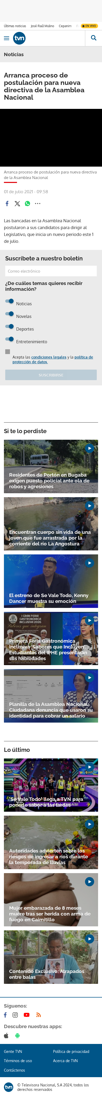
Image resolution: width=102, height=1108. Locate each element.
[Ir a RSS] (40, 1015)
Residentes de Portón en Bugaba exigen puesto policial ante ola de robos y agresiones (49, 480)
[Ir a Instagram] (16, 1015)
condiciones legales (48, 357)
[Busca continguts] (93, 38)
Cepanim (65, 26)
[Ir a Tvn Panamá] (49, 38)
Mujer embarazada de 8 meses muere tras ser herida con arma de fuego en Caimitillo (49, 913)
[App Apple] (7, 1035)
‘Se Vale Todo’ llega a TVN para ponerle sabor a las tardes (46, 802)
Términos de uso (18, 1060)
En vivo (91, 25)
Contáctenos (14, 1070)
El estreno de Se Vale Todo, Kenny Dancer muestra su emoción (48, 598)
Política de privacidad (71, 1051)
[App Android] (18, 1035)
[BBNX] (8, 1087)
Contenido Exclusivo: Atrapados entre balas (46, 974)
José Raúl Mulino (42, 26)
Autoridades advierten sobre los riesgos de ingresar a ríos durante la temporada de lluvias (48, 856)
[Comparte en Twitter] (17, 203)
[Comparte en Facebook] (7, 203)
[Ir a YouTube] (28, 1015)
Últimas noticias (15, 26)
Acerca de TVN (65, 1060)
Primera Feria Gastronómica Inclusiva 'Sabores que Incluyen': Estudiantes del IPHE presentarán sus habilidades (48, 649)
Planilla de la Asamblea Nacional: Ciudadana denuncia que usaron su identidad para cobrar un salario (51, 710)
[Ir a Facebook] (6, 1015)
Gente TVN (13, 1051)
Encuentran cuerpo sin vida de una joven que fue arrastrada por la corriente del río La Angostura (50, 537)
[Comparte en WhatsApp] (27, 203)
